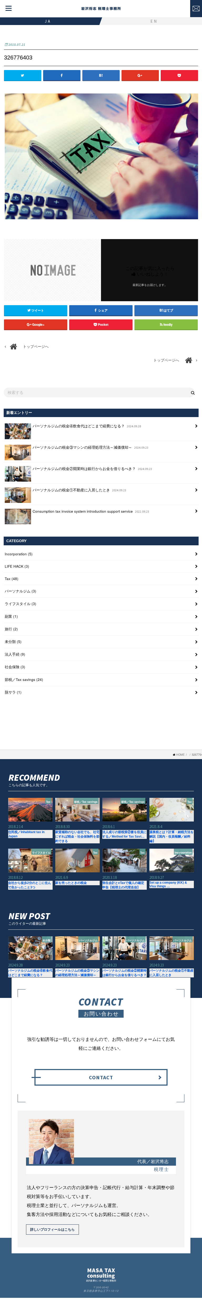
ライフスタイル (20, 603)
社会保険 (15, 666)
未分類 (13, 641)
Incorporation (19, 553)
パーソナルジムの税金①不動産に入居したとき (79, 489)
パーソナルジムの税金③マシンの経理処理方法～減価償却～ (90, 447)
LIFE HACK (17, 566)
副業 (11, 616)
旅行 (11, 628)
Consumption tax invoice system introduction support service (91, 511)
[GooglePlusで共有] (140, 75)
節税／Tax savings (24, 679)
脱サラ (13, 692)
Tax (11, 578)
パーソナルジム (20, 590)
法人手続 (15, 654)
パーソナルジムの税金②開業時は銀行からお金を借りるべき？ (92, 468)
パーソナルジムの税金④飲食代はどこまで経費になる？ (87, 425)
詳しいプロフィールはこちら (52, 1229)
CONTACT (101, 1077)
